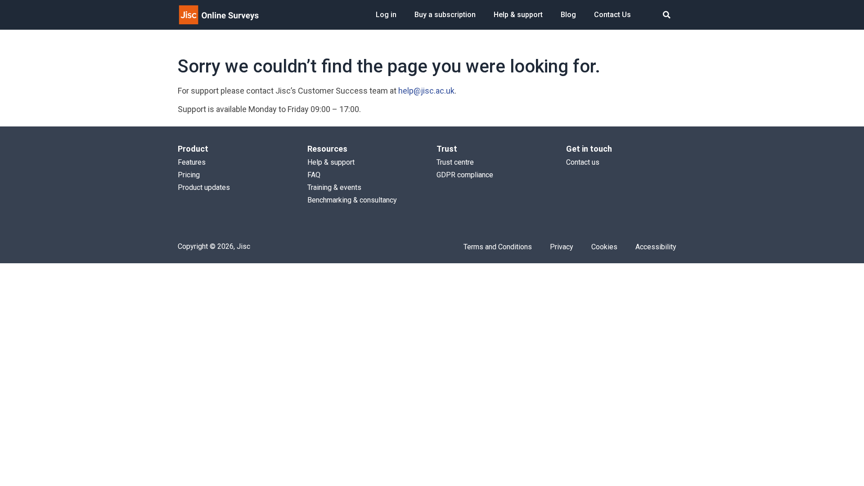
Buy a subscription (445, 14)
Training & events (334, 187)
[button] (666, 15)
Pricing (189, 175)
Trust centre (455, 162)
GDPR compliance (464, 175)
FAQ (313, 175)
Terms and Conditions (498, 247)
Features (192, 162)
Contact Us (612, 14)
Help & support (518, 14)
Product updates (204, 187)
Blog (568, 14)
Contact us (582, 162)
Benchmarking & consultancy (352, 200)
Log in (386, 14)
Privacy (561, 247)
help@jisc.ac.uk (426, 90)
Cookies (604, 247)
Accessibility (655, 247)
